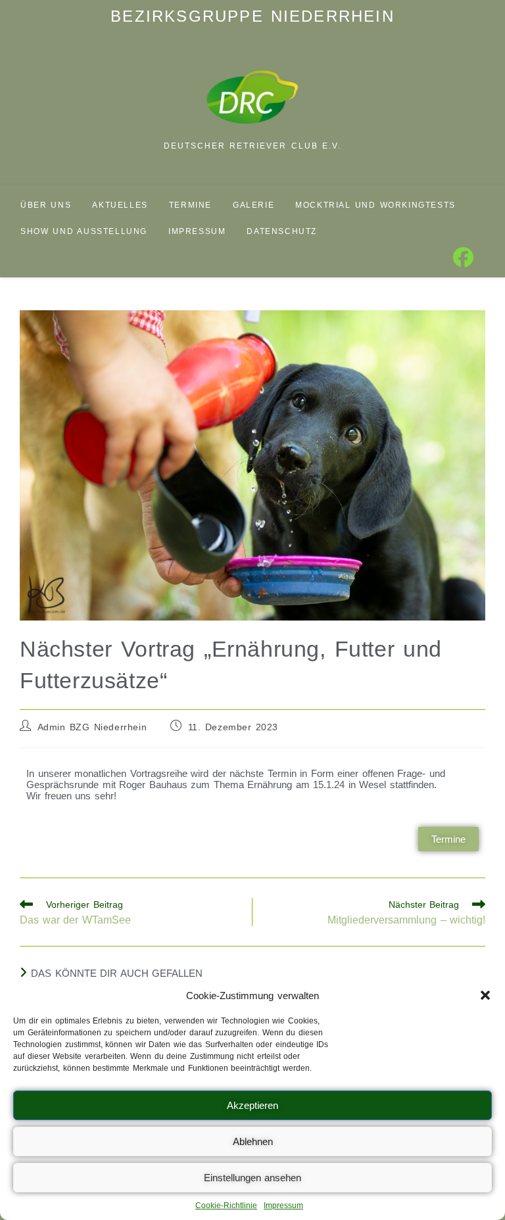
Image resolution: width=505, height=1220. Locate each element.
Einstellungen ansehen (253, 1177)
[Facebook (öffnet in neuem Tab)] (463, 257)
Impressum (283, 1205)
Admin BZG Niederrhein (92, 727)
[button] (485, 995)
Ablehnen (253, 1141)
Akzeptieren (252, 1105)
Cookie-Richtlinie (226, 1205)
